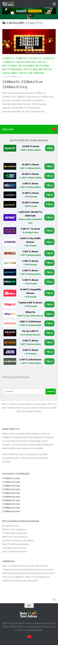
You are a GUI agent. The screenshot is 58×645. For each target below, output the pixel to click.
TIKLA (49, 166)
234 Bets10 (8, 58)
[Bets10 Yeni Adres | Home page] (14, 3)
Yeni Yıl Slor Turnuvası (31, 73)
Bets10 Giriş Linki (33, 69)
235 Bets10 (35, 58)
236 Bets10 (49, 58)
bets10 (42, 62)
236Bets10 (9, 62)
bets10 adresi (26, 65)
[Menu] (54, 4)
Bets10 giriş (42, 65)
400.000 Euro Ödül (27, 62)
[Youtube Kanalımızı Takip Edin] (54, 129)
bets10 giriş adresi (12, 69)
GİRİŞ (50, 148)
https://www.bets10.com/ (15, 376)
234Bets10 (21, 58)
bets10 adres (9, 65)
